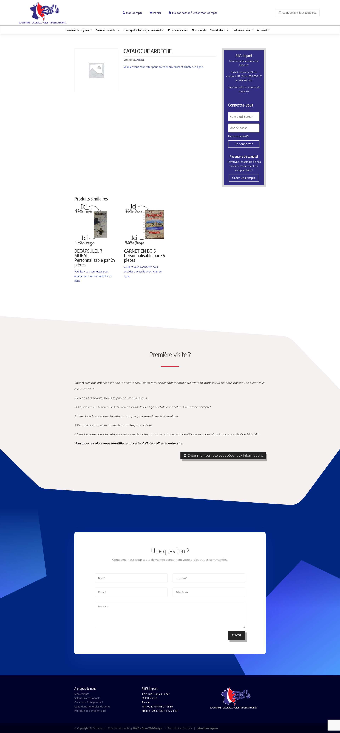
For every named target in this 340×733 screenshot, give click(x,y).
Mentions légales (207, 728)
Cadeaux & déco (241, 30)
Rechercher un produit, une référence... (300, 12)
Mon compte (134, 13)
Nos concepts (199, 30)
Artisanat (262, 30)
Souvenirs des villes (106, 30)
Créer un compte (244, 178)
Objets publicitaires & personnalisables (144, 30)
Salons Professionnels (87, 698)
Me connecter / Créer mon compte (194, 13)
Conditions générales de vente (92, 706)
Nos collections (217, 30)
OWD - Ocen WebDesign (147, 728)
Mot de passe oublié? (238, 136)
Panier (157, 13)
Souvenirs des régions (77, 30)
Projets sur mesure (178, 30)
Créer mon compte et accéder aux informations (225, 456)
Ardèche (139, 59)
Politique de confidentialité (90, 710)
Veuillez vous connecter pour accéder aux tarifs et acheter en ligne (163, 67)
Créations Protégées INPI (89, 702)
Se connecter (244, 144)
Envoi (236, 635)
